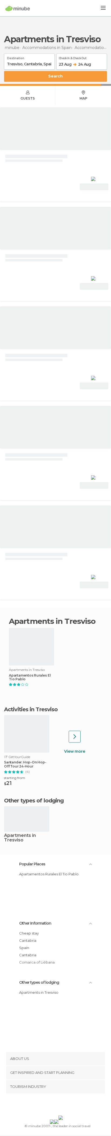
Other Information (35, 923)
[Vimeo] (61, 1106)
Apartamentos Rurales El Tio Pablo (30, 677)
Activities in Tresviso (31, 709)
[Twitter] (54, 1106)
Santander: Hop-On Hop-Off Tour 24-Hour (25, 764)
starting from (14, 778)
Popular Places (32, 864)
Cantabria (27, 940)
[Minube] (17, 8)
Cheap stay (29, 933)
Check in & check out (72, 57)
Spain (24, 948)
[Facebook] (47, 1106)
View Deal (94, 187)
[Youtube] (68, 1106)
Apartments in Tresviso (20, 838)
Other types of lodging (39, 982)
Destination (15, 57)
